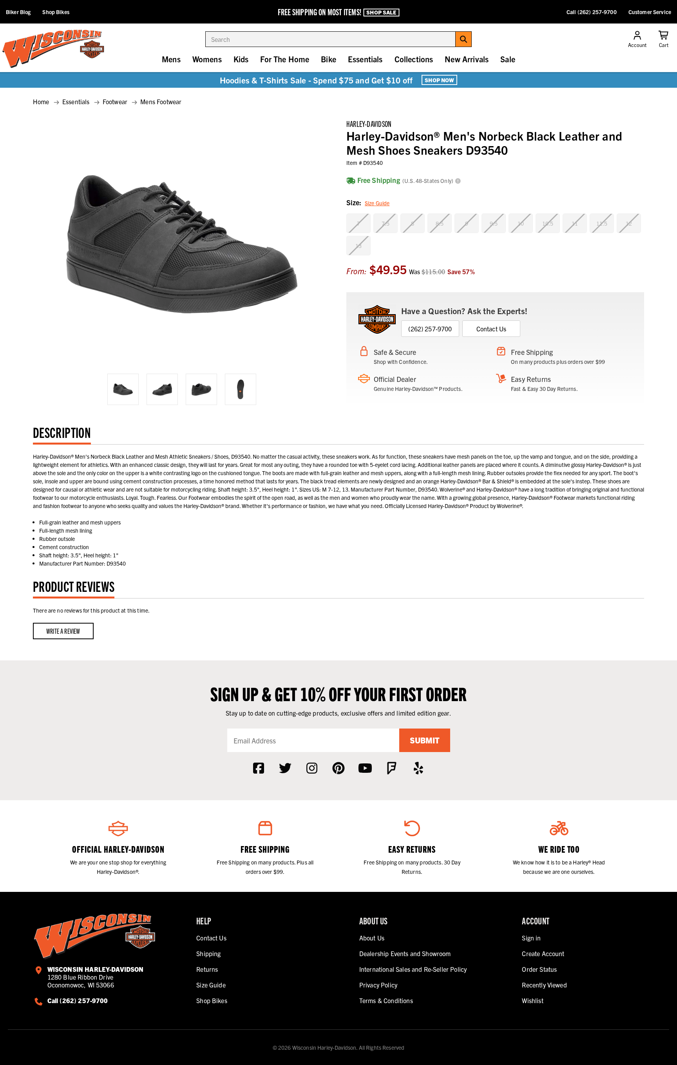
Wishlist (532, 1000)
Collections (414, 59)
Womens (207, 59)
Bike (328, 59)
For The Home (284, 59)
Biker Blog (18, 11)
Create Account (543, 953)
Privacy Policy (378, 985)
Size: (367, 202)
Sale (507, 59)
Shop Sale (381, 12)
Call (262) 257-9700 (592, 11)
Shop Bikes (55, 11)
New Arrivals (467, 59)
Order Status (539, 969)
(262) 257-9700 (430, 329)
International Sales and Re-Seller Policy (413, 969)
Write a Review (63, 630)
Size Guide (377, 202)
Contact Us (491, 329)
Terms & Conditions (386, 1000)
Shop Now (439, 79)
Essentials (365, 59)
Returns (207, 969)
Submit (425, 740)
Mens (171, 59)
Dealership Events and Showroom (405, 953)
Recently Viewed (544, 985)
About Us (371, 938)
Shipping (208, 953)
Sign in (531, 938)
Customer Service (649, 11)
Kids (241, 59)
